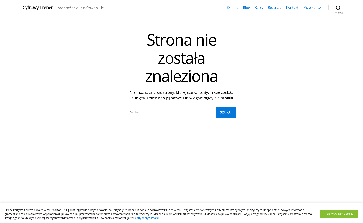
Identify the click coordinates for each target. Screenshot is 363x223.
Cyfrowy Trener (38, 7)
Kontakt (292, 7)
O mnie (232, 7)
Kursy (259, 7)
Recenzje (274, 7)
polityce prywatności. (147, 218)
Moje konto (312, 7)
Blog (246, 7)
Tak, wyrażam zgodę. (339, 213)
